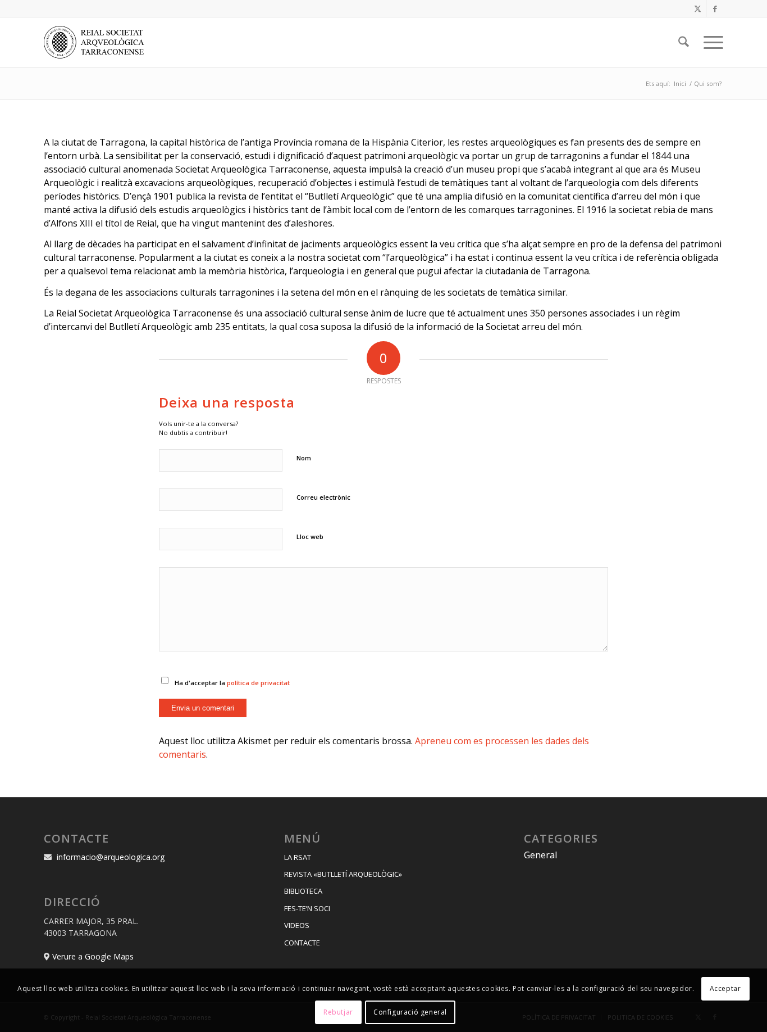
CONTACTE (302, 943)
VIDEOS (296, 925)
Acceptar (725, 988)
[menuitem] (683, 42)
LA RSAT (297, 857)
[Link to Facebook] (714, 8)
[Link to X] (698, 8)
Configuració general (410, 1012)
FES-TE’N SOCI (307, 908)
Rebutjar (338, 1012)
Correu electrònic (323, 497)
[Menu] (709, 42)
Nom (303, 458)
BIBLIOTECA (303, 891)
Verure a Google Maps (93, 956)
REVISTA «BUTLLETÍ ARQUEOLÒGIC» (343, 874)
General (540, 855)
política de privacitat (258, 682)
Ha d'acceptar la (232, 682)
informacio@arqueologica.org (111, 857)
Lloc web (309, 536)
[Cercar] (683, 42)
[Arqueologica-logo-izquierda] (98, 42)
